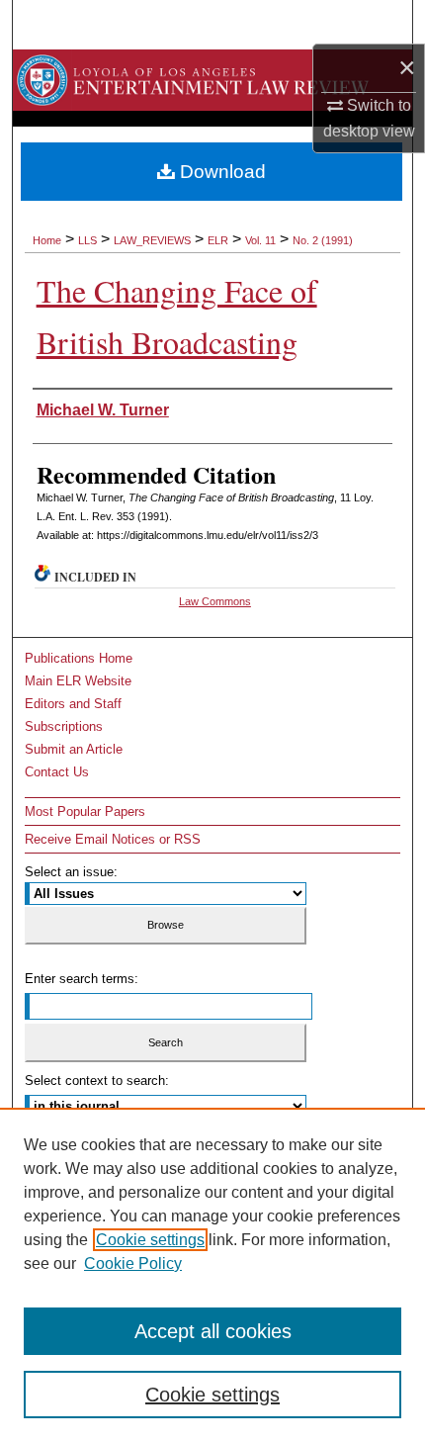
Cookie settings (150, 1239)
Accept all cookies (213, 1331)
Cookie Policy (133, 1263)
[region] (212, 1275)
